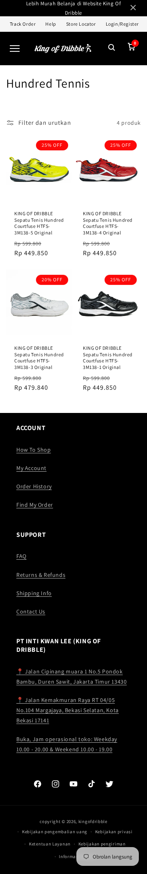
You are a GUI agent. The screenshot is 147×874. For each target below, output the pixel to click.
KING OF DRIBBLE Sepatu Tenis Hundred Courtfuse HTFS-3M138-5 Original (39, 223)
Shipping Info (34, 593)
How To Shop (33, 449)
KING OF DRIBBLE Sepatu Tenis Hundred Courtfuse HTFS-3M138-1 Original (108, 357)
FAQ (21, 556)
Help (50, 24)
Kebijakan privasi (114, 831)
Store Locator (81, 24)
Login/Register (122, 24)
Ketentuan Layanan (50, 844)
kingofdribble (92, 821)
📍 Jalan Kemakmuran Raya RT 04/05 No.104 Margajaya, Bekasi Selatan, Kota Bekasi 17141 (67, 710)
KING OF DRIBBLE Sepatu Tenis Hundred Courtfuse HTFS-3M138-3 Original (39, 357)
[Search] (112, 48)
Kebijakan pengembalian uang (54, 831)
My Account (31, 468)
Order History (34, 486)
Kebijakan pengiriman (102, 844)
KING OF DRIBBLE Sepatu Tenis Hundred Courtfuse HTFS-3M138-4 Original (108, 223)
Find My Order (34, 504)
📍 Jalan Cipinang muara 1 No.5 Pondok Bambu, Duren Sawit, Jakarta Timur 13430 (71, 676)
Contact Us (30, 611)
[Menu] (14, 48)
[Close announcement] (133, 8)
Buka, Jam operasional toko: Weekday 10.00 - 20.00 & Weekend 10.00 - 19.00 (66, 744)
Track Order (23, 24)
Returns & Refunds (40, 574)
